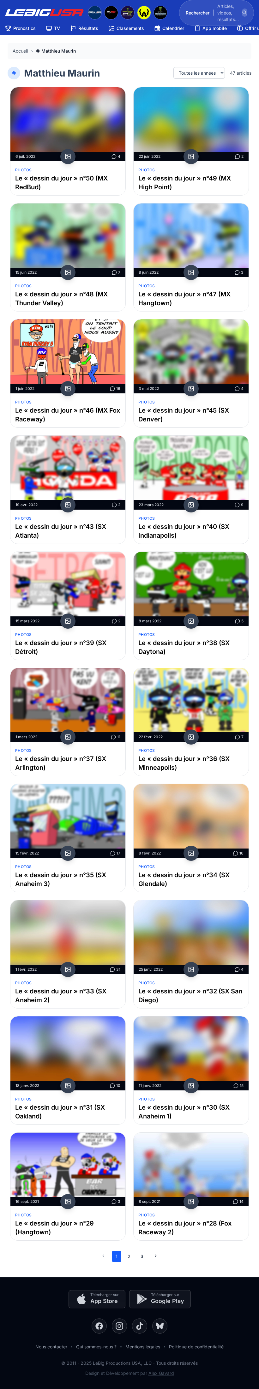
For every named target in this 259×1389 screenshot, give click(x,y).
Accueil (20, 51)
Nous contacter (51, 1346)
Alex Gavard (161, 1373)
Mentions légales (142, 1346)
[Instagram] (119, 1326)
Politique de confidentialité (196, 1346)
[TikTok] (139, 1326)
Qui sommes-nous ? (96, 1346)
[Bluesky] (159, 1326)
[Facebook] (99, 1326)
